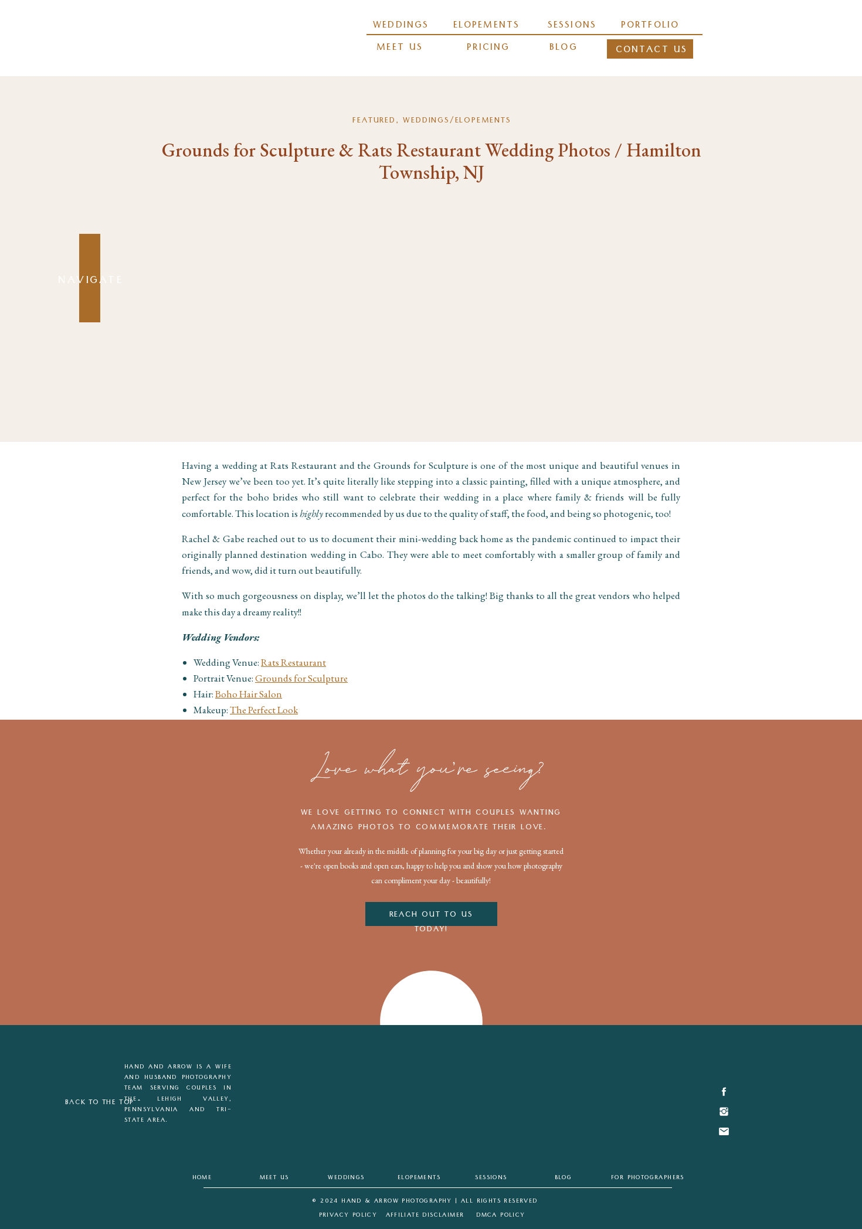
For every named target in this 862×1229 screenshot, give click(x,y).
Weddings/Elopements (457, 121)
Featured (373, 121)
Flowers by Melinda (263, 742)
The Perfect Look (264, 709)
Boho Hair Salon (248, 693)
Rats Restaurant (293, 662)
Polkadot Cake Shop (257, 726)
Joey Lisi (225, 757)
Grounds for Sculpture (301, 678)
